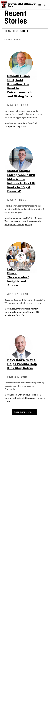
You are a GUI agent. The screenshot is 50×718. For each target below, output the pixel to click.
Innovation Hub (23, 308)
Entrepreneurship (12, 126)
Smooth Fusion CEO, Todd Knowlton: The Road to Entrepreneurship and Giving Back (21, 85)
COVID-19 (31, 217)
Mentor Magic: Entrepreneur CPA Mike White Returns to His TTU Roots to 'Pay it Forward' (21, 180)
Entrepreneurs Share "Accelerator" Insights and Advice (18, 276)
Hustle (23, 220)
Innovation (22, 122)
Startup (24, 126)
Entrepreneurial (34, 220)
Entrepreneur (11, 224)
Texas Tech (33, 122)
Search (45, 4)
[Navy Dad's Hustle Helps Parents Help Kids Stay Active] (25, 347)
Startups (31, 311)
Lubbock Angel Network (34, 397)
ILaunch (13, 394)
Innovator (9, 311)
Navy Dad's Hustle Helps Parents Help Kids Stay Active (22, 363)
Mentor (12, 122)
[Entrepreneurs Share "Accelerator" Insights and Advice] (25, 256)
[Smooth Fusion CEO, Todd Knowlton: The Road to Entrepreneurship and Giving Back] (25, 63)
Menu (39, 4)
